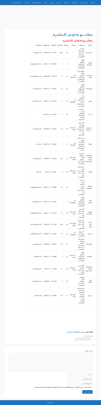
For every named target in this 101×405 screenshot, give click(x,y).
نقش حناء (66, 2)
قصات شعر (74, 2)
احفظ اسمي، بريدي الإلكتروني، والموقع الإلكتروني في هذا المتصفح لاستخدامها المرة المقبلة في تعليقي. (62, 387)
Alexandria (88, 336)
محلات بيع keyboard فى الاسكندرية (82, 339)
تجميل (45, 2)
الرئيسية (93, 2)
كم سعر (59, 2)
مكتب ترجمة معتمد (17, 2)
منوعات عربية (84, 2)
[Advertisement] (50, 16)
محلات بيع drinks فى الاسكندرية (76, 332)
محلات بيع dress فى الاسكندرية (83, 338)
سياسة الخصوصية (36, 2)
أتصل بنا (27, 2)
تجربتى (52, 2)
